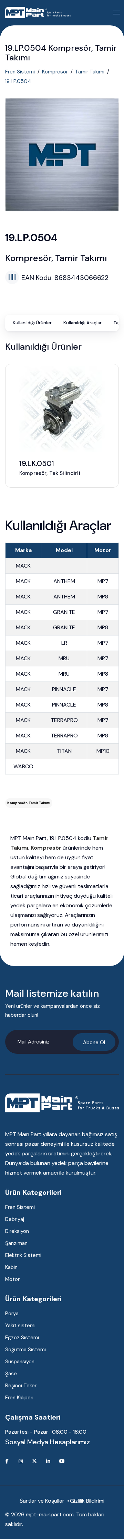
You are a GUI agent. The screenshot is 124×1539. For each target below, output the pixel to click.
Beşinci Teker (21, 1385)
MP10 (103, 751)
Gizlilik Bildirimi (87, 1500)
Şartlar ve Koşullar (42, 1500)
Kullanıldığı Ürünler (32, 323)
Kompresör (55, 71)
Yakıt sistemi (20, 1325)
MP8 (102, 596)
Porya (12, 1313)
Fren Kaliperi (19, 1397)
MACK (23, 565)
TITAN (64, 751)
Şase (11, 1373)
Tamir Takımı (89, 71)
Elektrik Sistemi (23, 1255)
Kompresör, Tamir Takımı (28, 803)
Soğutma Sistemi (25, 1349)
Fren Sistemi (20, 71)
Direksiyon (17, 1231)
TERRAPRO (64, 720)
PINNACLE (64, 689)
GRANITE (64, 612)
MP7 (102, 581)
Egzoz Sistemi (22, 1337)
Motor (12, 1279)
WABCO (23, 766)
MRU (64, 658)
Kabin (11, 1267)
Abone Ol (94, 1042)
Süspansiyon (19, 1361)
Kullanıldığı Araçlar (82, 323)
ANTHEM (64, 581)
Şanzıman (16, 1243)
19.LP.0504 (18, 81)
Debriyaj (14, 1219)
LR (64, 642)
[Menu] (117, 12)
